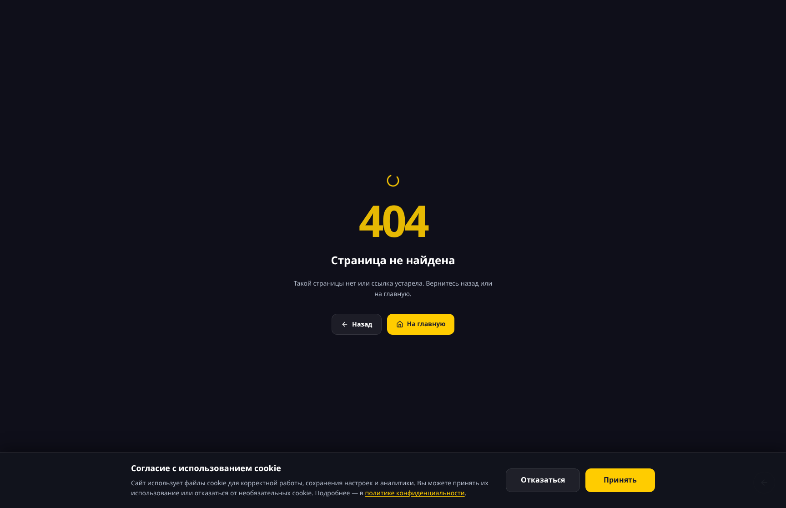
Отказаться (543, 480)
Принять (620, 480)
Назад (362, 324)
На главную (426, 324)
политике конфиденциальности (414, 493)
